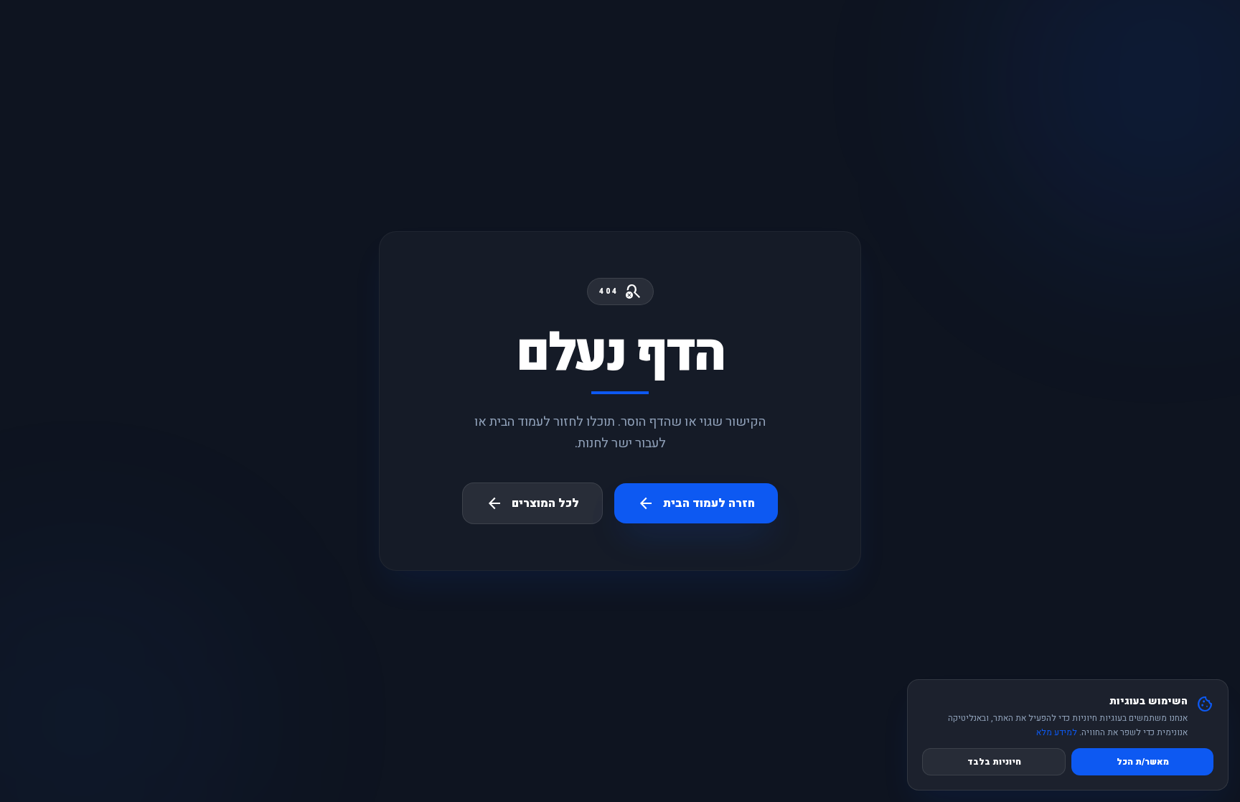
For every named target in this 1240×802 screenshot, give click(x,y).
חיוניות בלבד (994, 761)
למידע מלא (1056, 732)
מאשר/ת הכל (1143, 761)
